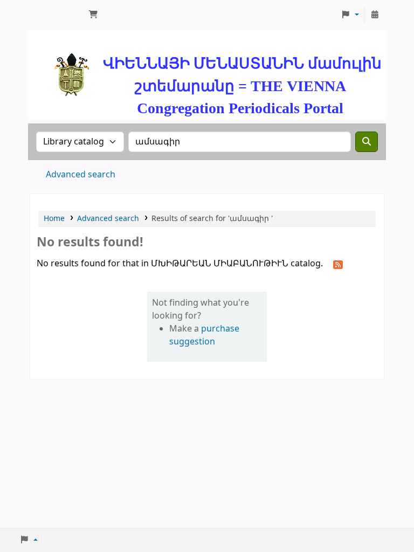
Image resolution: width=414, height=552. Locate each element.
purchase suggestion (204, 335)
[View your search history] (374, 15)
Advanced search (80, 174)
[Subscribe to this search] (338, 264)
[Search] (366, 142)
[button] (93, 15)
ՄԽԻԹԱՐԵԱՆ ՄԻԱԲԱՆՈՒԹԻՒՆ (57, 15)
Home (54, 218)
